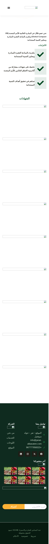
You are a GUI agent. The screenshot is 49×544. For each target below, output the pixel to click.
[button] (9, 8)
